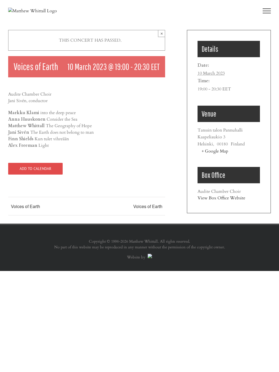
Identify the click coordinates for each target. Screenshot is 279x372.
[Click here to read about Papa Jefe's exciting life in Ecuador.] (149, 257)
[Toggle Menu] (267, 10)
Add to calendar (35, 168)
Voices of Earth (25, 206)
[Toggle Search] (248, 10)
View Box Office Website (221, 198)
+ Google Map (215, 151)
